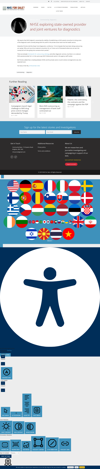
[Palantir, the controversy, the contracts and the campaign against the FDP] (78, 91)
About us (81, 1)
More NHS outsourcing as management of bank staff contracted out (49, 108)
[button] (7, 102)
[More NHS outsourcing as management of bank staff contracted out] (50, 94)
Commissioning (44, 20)
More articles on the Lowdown (69, 1)
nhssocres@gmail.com (18, 152)
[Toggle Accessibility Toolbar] (2, 176)
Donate (88, 1)
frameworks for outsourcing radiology (38, 54)
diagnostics (29, 72)
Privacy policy (42, 147)
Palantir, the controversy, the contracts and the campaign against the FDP (78, 102)
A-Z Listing (56, 1)
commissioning (20, 72)
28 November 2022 (34, 66)
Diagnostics (53, 20)
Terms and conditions (44, 151)
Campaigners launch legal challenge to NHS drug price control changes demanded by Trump (21, 109)
